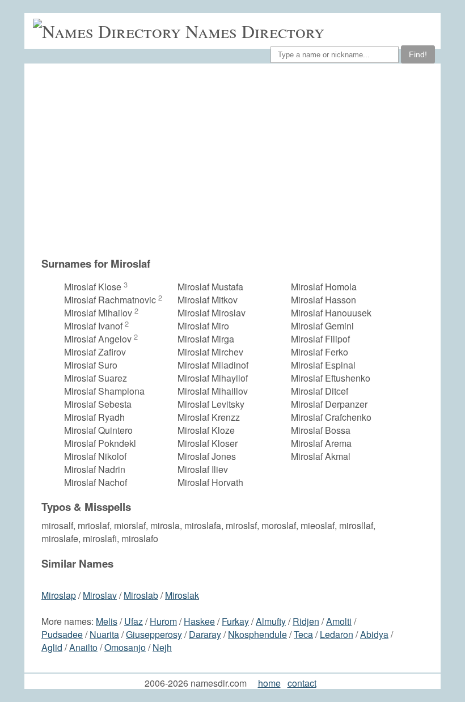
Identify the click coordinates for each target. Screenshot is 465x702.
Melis (106, 621)
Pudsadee (62, 634)
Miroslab (141, 595)
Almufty (271, 621)
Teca (303, 634)
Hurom (163, 621)
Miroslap (58, 595)
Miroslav (100, 595)
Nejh (162, 647)
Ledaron (336, 634)
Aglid (51, 647)
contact (302, 683)
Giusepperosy (154, 634)
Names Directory (254, 31)
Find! (418, 54)
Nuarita (104, 634)
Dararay (205, 634)
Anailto (83, 647)
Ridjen (306, 621)
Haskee (199, 621)
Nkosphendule (257, 634)
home (269, 683)
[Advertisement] (238, 160)
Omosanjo (125, 647)
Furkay (235, 621)
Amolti (339, 621)
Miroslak (182, 595)
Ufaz (133, 621)
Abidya (374, 634)
